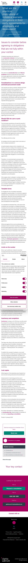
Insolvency (4, 321)
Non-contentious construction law (14, 455)
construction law (12, 72)
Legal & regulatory (17, 532)
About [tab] (22, 259)
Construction (9, 450)
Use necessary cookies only (14, 306)
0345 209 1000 (14, 496)
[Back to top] (14, 522)
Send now (14, 433)
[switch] (24, 283)
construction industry (8, 58)
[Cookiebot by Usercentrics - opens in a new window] (20, 255)
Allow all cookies (14, 297)
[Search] (22, 2)
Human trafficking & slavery (11, 534)
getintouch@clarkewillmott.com (14, 504)
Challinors (21, 534)
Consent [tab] (5, 259)
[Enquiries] (14, 2)
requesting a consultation (14, 414)
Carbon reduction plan (21, 539)
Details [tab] (14, 259)
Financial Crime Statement (8, 539)
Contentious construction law (13, 452)
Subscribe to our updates (14, 440)
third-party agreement (12, 239)
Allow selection (14, 302)
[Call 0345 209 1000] (18, 2)
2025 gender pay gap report (13, 537)
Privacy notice (9, 532)
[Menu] (25, 2)
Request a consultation (14, 488)
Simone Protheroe (12, 34)
